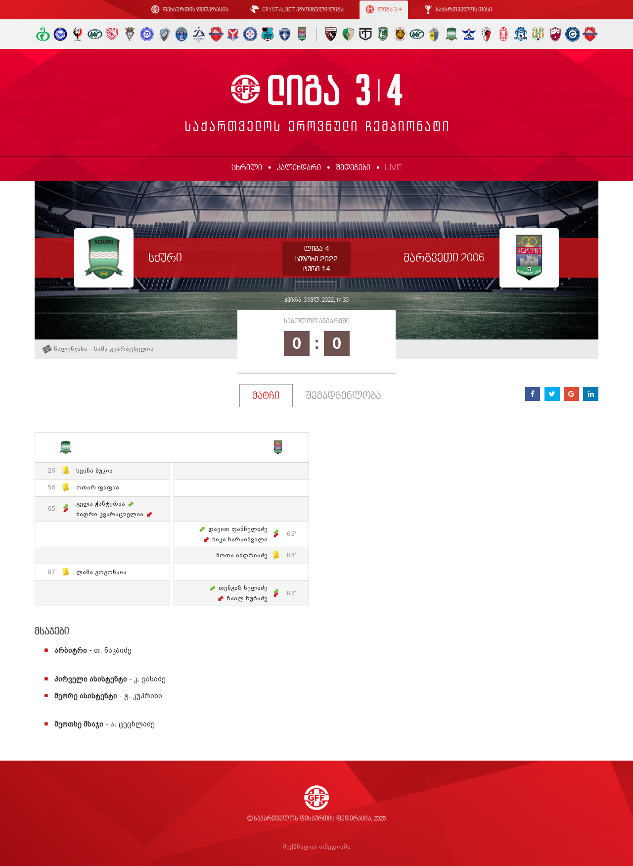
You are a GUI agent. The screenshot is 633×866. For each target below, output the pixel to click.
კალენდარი (299, 168)
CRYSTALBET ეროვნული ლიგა (302, 10)
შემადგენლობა (343, 396)
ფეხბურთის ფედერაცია (195, 10)
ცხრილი (246, 168)
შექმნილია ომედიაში (317, 847)
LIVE (393, 167)
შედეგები (353, 168)
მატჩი (266, 396)
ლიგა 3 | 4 (389, 10)
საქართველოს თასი (463, 10)
